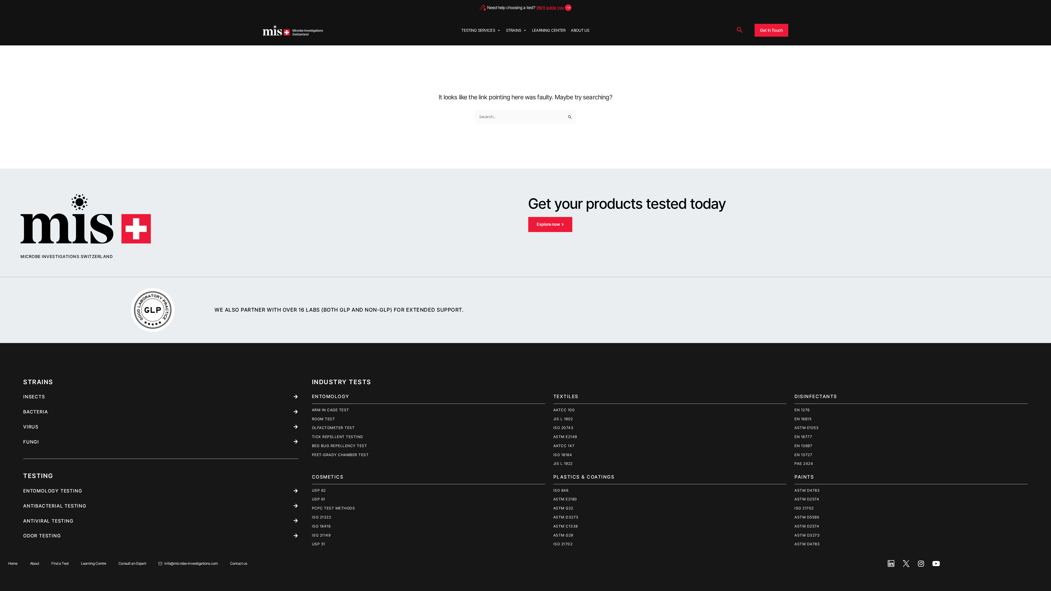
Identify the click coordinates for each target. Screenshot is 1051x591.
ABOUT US (580, 30)
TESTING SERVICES (478, 30)
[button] (740, 30)
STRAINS (513, 30)
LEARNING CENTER (548, 30)
